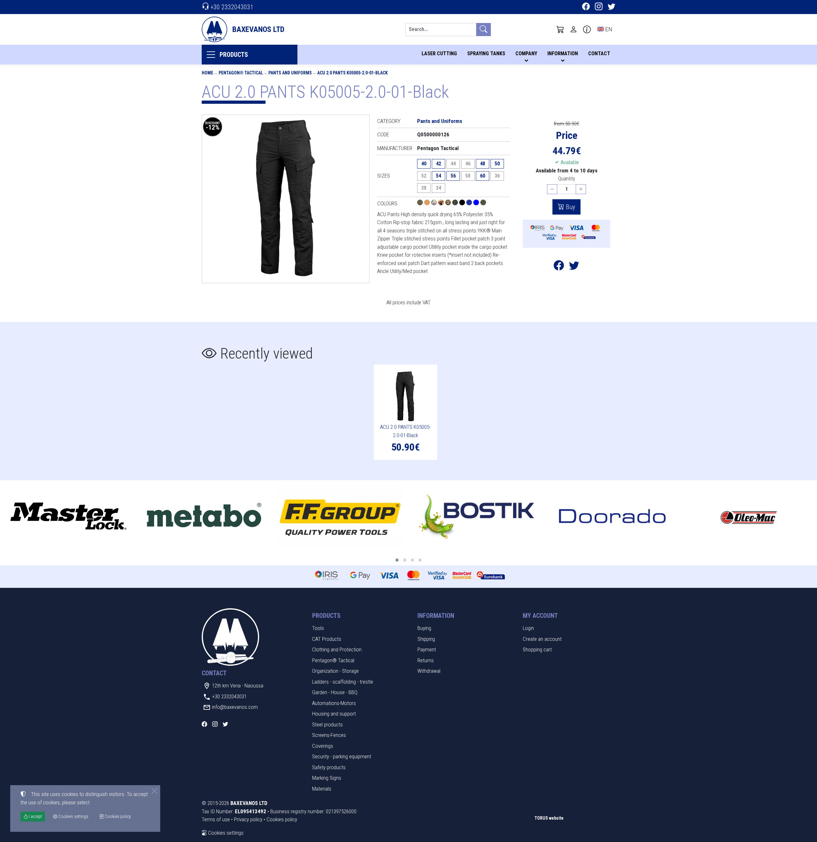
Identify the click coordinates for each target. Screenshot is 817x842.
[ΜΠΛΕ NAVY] (469, 203)
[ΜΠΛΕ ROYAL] (476, 203)
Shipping (426, 639)
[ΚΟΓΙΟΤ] (427, 203)
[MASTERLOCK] (68, 516)
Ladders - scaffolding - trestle (342, 682)
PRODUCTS (234, 54)
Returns (425, 660)
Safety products (329, 767)
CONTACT (599, 53)
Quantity (566, 179)
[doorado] (613, 516)
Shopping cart (537, 649)
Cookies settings (225, 833)
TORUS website (549, 818)
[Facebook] (586, 7)
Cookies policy (281, 819)
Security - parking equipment (341, 756)
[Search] (483, 29)
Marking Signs (326, 778)
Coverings (322, 746)
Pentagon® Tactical (241, 72)
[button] (560, 29)
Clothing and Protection (337, 649)
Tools (318, 628)
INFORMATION (562, 53)
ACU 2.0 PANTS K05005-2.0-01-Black (352, 72)
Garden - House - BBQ (334, 692)
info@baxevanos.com (235, 707)
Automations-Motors (334, 703)
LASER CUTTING (439, 53)
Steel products (327, 724)
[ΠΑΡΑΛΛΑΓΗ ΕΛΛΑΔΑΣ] (448, 203)
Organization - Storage (335, 671)
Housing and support (334, 713)
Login (528, 628)
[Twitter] (611, 7)
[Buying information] (587, 29)
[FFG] (340, 516)
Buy (569, 207)
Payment (426, 649)
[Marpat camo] (420, 203)
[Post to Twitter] (574, 267)
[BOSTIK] (477, 516)
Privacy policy (248, 819)
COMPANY (526, 53)
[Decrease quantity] (552, 189)
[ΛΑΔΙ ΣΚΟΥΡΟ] (455, 203)
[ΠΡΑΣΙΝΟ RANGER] (483, 203)
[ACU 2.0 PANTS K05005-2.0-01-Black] (286, 199)
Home (207, 72)
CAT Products (326, 639)
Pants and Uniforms (290, 72)
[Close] (154, 791)
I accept (35, 816)
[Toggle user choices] (573, 29)
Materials (321, 788)
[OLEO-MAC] (749, 516)
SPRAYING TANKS (486, 53)
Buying (424, 628)
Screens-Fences (329, 735)
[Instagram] (599, 7)
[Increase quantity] (581, 189)
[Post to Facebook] (559, 267)
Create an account (542, 639)
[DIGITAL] (434, 203)
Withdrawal (428, 671)
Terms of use (216, 819)
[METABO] (204, 516)
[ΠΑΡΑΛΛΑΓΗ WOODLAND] (441, 203)
